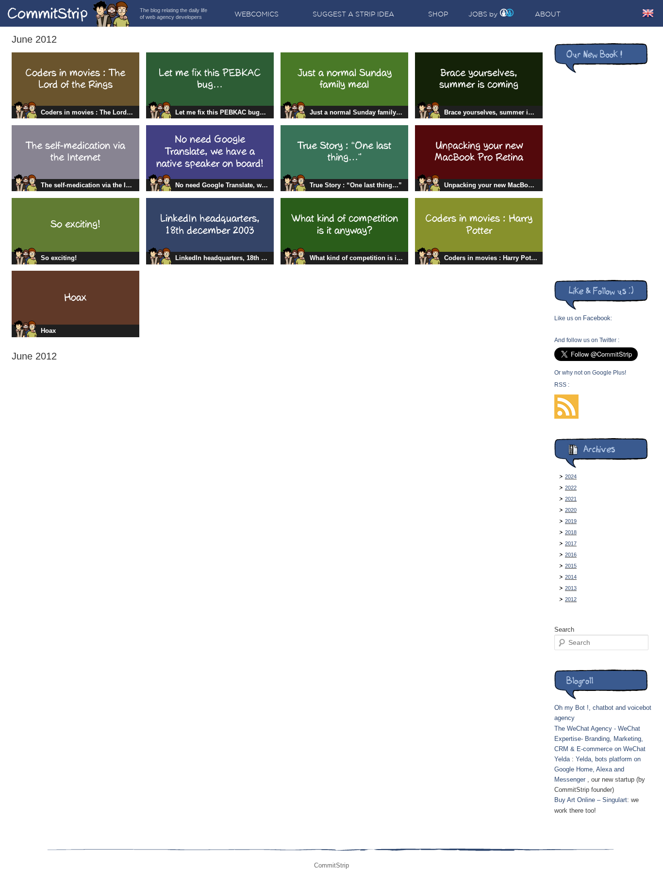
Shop (438, 14)
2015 (571, 566)
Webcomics (256, 14)
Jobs (477, 14)
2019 (571, 521)
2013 (571, 588)
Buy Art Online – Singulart (590, 799)
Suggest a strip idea (353, 14)
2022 (571, 488)
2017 (571, 543)
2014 (571, 577)
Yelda (562, 759)
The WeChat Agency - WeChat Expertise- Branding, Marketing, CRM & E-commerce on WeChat (600, 739)
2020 (571, 510)
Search (564, 629)
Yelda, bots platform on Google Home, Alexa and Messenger (597, 769)
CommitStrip (69, 13)
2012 (571, 599)
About (548, 14)
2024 (571, 476)
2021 (571, 499)
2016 (571, 554)
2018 (571, 532)
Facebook (597, 318)
